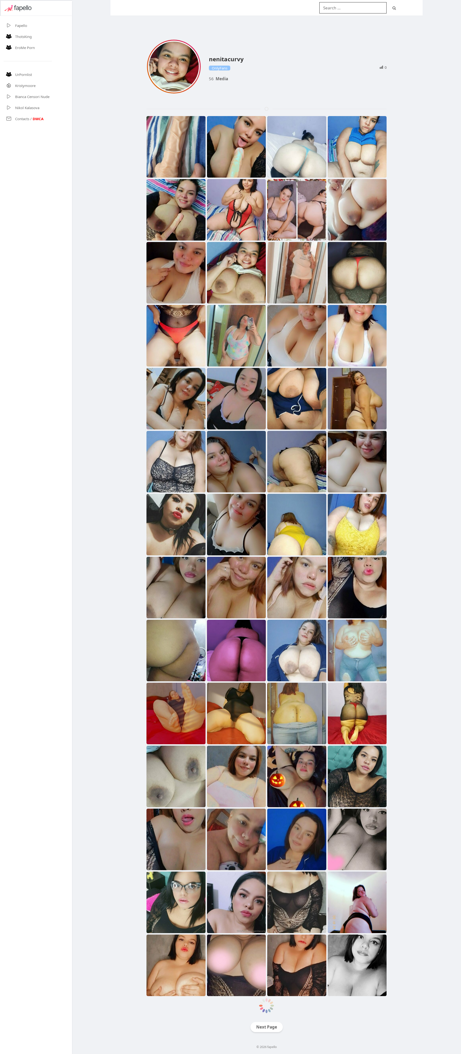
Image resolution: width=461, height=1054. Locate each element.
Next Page (266, 1027)
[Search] (394, 8)
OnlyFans (219, 68)
